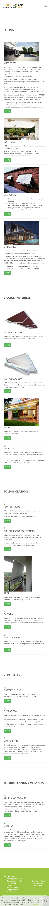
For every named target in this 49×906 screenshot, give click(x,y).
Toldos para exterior (14, 879)
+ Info (7, 111)
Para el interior (12, 887)
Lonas (9, 885)
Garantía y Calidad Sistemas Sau (38, 882)
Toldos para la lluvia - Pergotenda (14, 882)
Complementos (12, 890)
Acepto (35, 904)
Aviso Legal (38, 885)
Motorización (12, 892)
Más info (27, 904)
